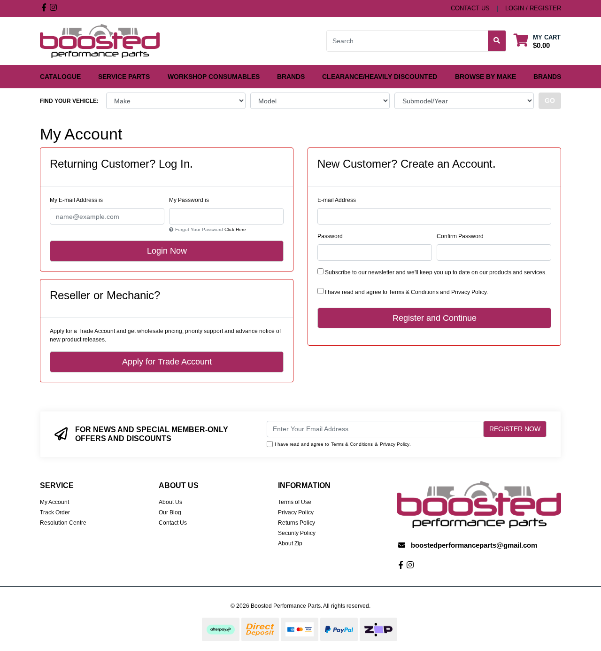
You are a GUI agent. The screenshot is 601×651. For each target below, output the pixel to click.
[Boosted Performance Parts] (100, 40)
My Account (54, 502)
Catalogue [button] (60, 76)
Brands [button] (291, 76)
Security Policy (297, 533)
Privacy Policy (468, 292)
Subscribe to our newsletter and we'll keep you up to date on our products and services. (435, 272)
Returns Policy (296, 522)
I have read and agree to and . (406, 292)
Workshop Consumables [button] (214, 76)
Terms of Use (294, 502)
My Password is (189, 200)
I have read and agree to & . (343, 444)
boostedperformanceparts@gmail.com (474, 545)
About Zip (290, 543)
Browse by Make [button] (485, 76)
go (550, 100)
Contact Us (173, 522)
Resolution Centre (63, 522)
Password (330, 236)
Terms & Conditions (414, 292)
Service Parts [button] (124, 76)
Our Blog (170, 512)
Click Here (235, 229)
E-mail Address (336, 200)
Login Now (167, 251)
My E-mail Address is (76, 200)
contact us (470, 8)
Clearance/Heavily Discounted (379, 76)
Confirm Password (460, 236)
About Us (170, 502)
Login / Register (533, 8)
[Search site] (497, 41)
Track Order (55, 512)
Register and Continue (435, 318)
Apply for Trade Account (167, 361)
